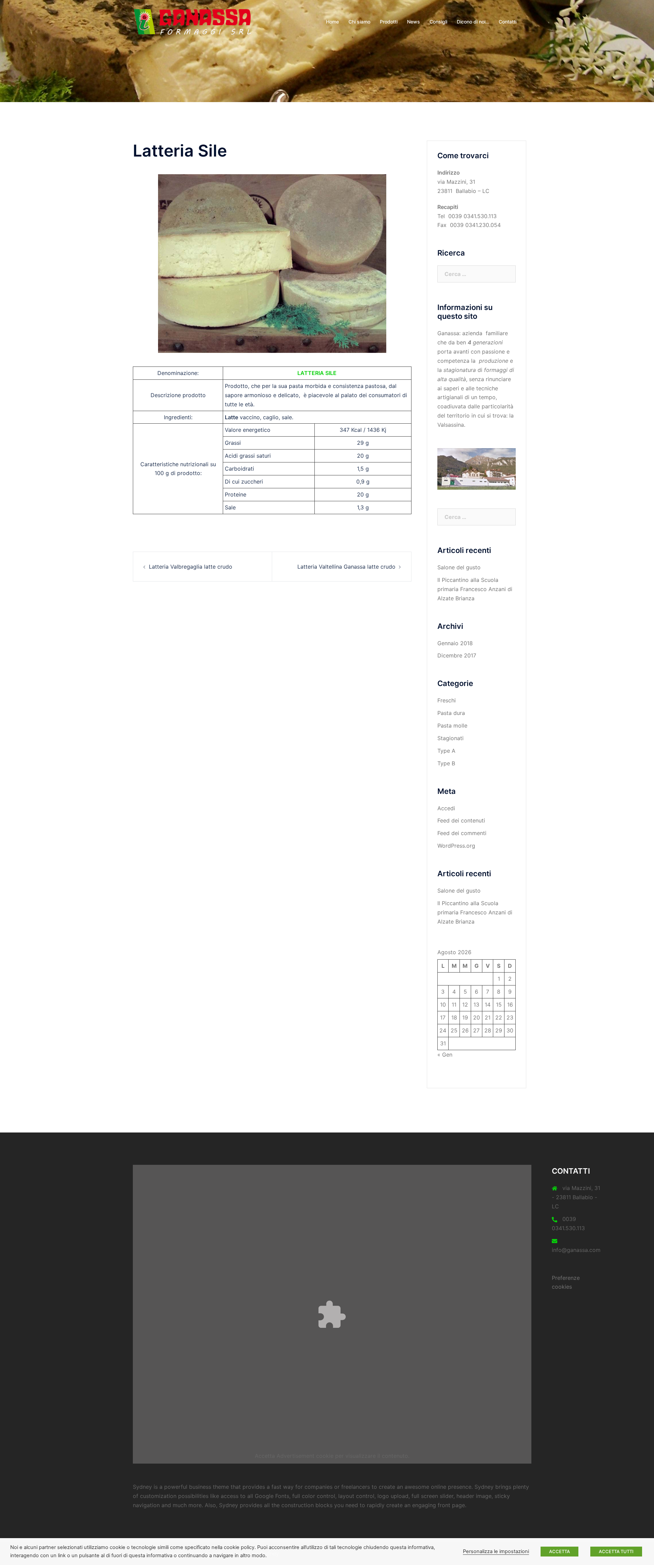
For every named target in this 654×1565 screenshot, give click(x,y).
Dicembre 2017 (456, 655)
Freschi (446, 700)
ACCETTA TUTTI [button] (616, 1551)
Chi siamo (359, 22)
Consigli (438, 22)
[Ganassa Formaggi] (194, 21)
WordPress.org (456, 845)
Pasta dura (451, 713)
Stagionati (450, 738)
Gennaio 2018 (455, 643)
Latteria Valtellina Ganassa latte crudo (346, 566)
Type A (446, 750)
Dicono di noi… (473, 22)
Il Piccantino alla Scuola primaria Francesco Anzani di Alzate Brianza (474, 589)
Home (332, 22)
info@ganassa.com (576, 1249)
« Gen (444, 1054)
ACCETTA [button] (559, 1551)
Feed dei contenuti (461, 820)
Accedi (446, 808)
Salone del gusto (459, 567)
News (413, 22)
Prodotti (389, 22)
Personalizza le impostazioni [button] (496, 1551)
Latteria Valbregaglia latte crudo (190, 566)
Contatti (507, 22)
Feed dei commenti (461, 833)
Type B (446, 763)
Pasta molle (452, 725)
